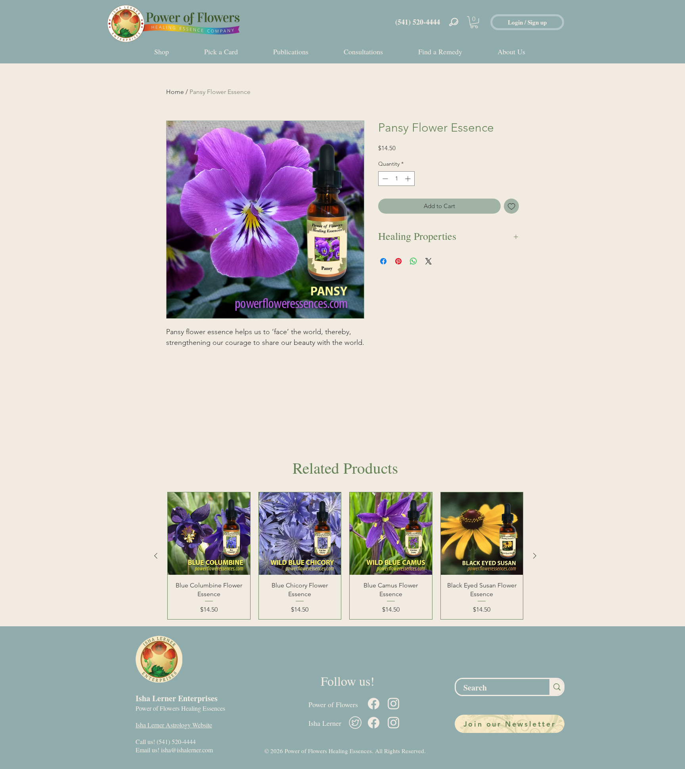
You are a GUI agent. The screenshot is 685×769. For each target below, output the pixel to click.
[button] (474, 22)
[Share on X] (428, 261)
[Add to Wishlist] (511, 206)
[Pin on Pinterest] (398, 261)
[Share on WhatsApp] (413, 261)
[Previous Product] (156, 555)
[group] (345, 556)
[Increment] (408, 179)
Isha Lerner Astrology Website (174, 725)
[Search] (556, 687)
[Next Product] (535, 555)
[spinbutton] (396, 179)
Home (175, 92)
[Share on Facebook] (383, 261)
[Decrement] (384, 179)
